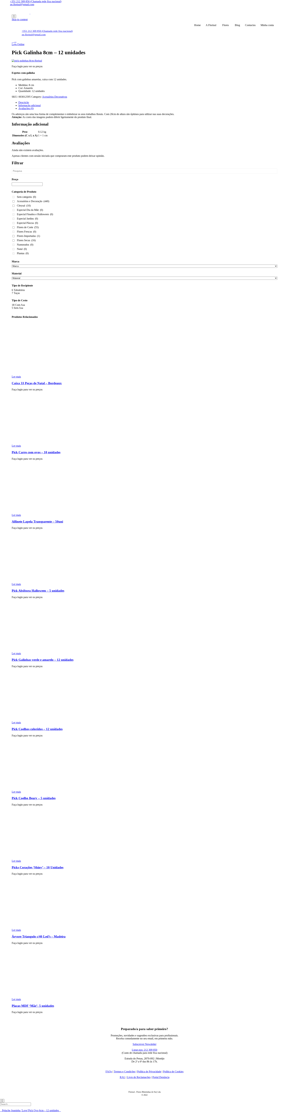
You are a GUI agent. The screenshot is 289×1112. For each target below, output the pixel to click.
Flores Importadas (28, 236)
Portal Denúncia (160, 1077)
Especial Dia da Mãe (30, 209)
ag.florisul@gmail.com (22, 4)
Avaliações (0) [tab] (26, 108)
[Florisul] (30, 13)
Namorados (25, 244)
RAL (122, 1077)
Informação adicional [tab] (29, 105)
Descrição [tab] (23, 102)
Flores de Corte (28, 227)
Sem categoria (26, 196)
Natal (22, 249)
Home (197, 25)
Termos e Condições (124, 1071)
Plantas (23, 253)
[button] (18, 44)
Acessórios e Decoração (33, 201)
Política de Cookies (173, 1071)
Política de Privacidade (149, 1071)
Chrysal (24, 205)
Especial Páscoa (27, 222)
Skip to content (20, 19)
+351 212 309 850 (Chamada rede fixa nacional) (35, 1)
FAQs (109, 1071)
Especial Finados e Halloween (35, 214)
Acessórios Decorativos (54, 96)
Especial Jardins (27, 218)
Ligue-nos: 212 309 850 (144, 1049)
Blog (237, 25)
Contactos (250, 25)
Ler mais (16, 376)
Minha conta (267, 25)
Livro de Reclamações (139, 1077)
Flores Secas (26, 240)
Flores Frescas (26, 231)
